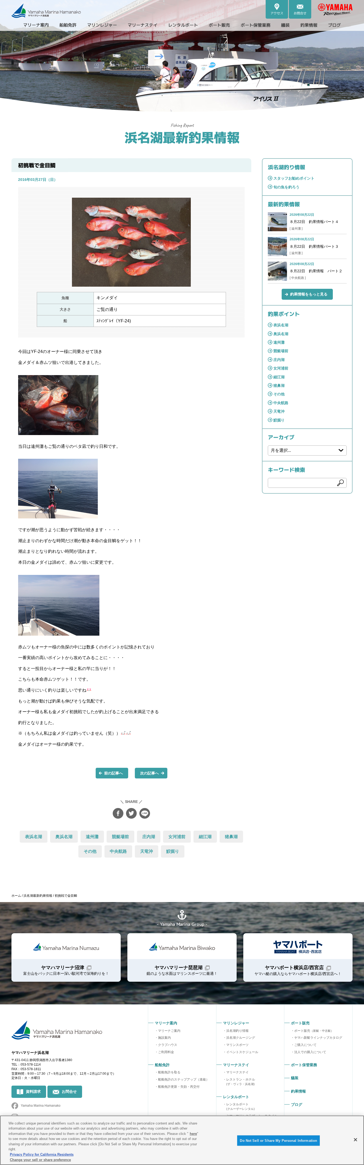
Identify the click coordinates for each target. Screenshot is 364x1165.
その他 (90, 851)
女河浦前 (176, 836)
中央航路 (118, 851)
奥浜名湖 (63, 836)
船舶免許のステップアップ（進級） (183, 1079)
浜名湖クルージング (240, 1038)
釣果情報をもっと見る (308, 294)
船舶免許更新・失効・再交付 (179, 1087)
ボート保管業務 (255, 25)
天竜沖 (146, 851)
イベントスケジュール (242, 1052)
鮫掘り (172, 851)
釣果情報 (308, 25)
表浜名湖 (33, 836)
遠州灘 (92, 836)
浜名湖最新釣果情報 (182, 137)
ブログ (334, 25)
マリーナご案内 (169, 1031)
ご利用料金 (166, 1052)
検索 (340, 483)
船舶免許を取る (169, 1072)
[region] (182, 1140)
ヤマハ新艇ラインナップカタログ (318, 1038)
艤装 (285, 25)
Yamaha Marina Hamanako (40, 1105)
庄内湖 (148, 836)
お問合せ (300, 13)
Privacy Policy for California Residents (42, 1154)
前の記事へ (113, 773)
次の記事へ (149, 773)
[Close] (355, 1140)
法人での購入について (310, 1052)
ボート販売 (314, 1031)
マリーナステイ (237, 1072)
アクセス (276, 13)
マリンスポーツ (237, 1045)
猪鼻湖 (231, 836)
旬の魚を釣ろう (286, 187)
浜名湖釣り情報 (237, 1031)
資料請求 (33, 1091)
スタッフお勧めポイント (293, 178)
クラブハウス (167, 1045)
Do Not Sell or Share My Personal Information (278, 1141)
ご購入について (305, 1045)
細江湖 (205, 836)
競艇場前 (120, 836)
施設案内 (164, 1038)
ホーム (16, 896)
